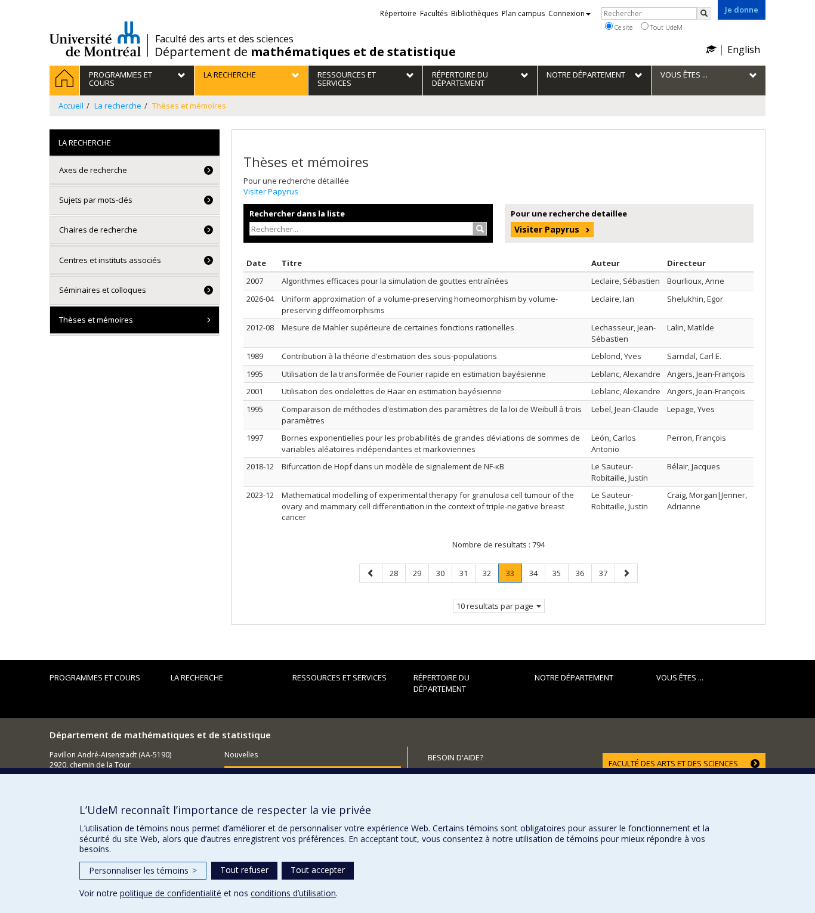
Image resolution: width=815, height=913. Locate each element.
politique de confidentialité (170, 893)
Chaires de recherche (98, 229)
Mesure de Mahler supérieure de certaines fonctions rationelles (398, 327)
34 (537, 572)
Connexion (566, 13)
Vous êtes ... (679, 677)
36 (583, 572)
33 (513, 572)
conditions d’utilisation (293, 893)
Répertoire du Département (441, 683)
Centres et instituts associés (110, 260)
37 (606, 572)
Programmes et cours (95, 677)
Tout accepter (318, 869)
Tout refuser (244, 869)
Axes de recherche (93, 170)
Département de (305, 52)
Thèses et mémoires (96, 319)
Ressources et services (339, 677)
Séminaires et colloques (102, 289)
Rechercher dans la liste (297, 213)
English (743, 49)
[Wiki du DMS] (711, 49)
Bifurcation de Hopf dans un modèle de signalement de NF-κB (393, 466)
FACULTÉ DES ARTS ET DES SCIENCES (673, 763)
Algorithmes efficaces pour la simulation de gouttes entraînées (395, 281)
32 (490, 572)
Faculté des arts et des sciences (224, 39)
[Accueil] (64, 80)
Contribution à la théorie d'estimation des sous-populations (389, 356)
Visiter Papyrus (270, 191)
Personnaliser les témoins (143, 870)
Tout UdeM (666, 27)
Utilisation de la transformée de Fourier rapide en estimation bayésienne (414, 374)
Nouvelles (241, 755)
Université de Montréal (95, 39)
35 (560, 572)
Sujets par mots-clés (95, 199)
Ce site (622, 27)
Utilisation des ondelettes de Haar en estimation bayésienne (392, 391)
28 (397, 572)
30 (444, 572)
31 (467, 572)
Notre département (574, 677)
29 (420, 572)
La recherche (197, 677)
